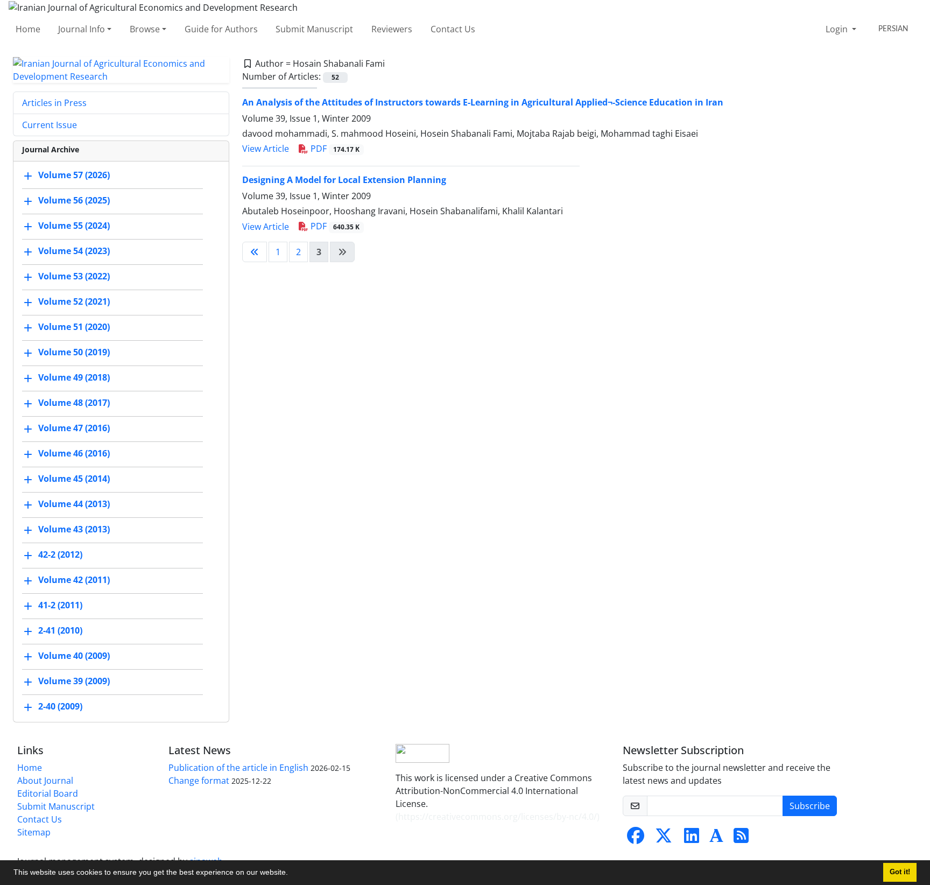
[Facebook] (636, 839)
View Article (265, 148)
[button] (291, 873)
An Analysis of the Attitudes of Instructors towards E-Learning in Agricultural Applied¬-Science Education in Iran (482, 102)
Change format (198, 780)
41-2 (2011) (60, 605)
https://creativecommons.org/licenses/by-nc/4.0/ (497, 817)
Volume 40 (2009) (74, 656)
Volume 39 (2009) (74, 681)
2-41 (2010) (60, 630)
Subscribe (810, 806)
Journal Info (81, 29)
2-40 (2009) (60, 706)
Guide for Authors (221, 29)
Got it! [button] (900, 872)
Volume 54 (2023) (74, 251)
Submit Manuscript (314, 29)
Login (838, 29)
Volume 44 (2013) (74, 504)
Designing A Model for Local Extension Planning (344, 180)
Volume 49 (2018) (74, 377)
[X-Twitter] (664, 839)
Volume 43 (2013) (74, 529)
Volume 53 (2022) (74, 276)
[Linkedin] (691, 839)
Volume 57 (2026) (74, 175)
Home (28, 29)
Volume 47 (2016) (74, 428)
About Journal (45, 780)
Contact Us (453, 29)
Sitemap (34, 832)
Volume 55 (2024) (74, 225)
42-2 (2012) (60, 554)
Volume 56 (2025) (74, 200)
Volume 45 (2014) (74, 478)
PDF (334, 148)
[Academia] (716, 839)
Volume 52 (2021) (74, 301)
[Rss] (741, 839)
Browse (145, 29)
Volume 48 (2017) (74, 403)
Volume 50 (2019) (74, 352)
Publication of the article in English (238, 768)
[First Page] (254, 252)
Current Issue (49, 125)
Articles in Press (54, 103)
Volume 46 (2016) (74, 453)
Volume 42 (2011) (74, 580)
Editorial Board (47, 793)
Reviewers (391, 29)
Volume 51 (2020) (74, 327)
